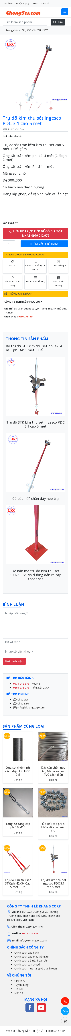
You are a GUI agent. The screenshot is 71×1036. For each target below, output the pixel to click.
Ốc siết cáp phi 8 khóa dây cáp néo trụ (53, 827)
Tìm (60, 22)
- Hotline (26, 683)
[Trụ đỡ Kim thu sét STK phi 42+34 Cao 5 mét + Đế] (18, 858)
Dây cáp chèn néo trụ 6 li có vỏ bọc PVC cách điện (53, 771)
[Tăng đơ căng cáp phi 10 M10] (18, 802)
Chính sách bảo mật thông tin (31, 956)
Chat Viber (23, 699)
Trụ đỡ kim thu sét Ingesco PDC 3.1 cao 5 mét (53, 883)
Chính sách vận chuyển (27, 964)
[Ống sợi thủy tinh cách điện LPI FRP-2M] (18, 746)
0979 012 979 (30, 933)
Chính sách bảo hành (26, 952)
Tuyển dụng (22, 3)
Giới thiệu (8, 3)
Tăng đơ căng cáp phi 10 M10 (17, 825)
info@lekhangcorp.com (31, 707)
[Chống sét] (29, 1007)
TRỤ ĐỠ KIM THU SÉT (34, 30)
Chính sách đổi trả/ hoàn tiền (31, 960)
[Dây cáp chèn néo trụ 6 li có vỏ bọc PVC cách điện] (53, 746)
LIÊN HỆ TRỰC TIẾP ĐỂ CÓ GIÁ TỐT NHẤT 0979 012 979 (37, 233)
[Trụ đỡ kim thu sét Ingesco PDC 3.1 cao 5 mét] (53, 858)
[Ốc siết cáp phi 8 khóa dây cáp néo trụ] (53, 802)
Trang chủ (12, 30)
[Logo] (24, 12)
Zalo (65, 1011)
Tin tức (35, 3)
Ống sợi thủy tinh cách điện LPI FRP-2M (18, 771)
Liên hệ (45, 3)
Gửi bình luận (14, 661)
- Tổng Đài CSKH (31, 687)
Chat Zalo (23, 703)
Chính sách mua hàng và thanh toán (35, 968)
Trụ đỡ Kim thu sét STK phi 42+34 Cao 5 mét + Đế (18, 883)
